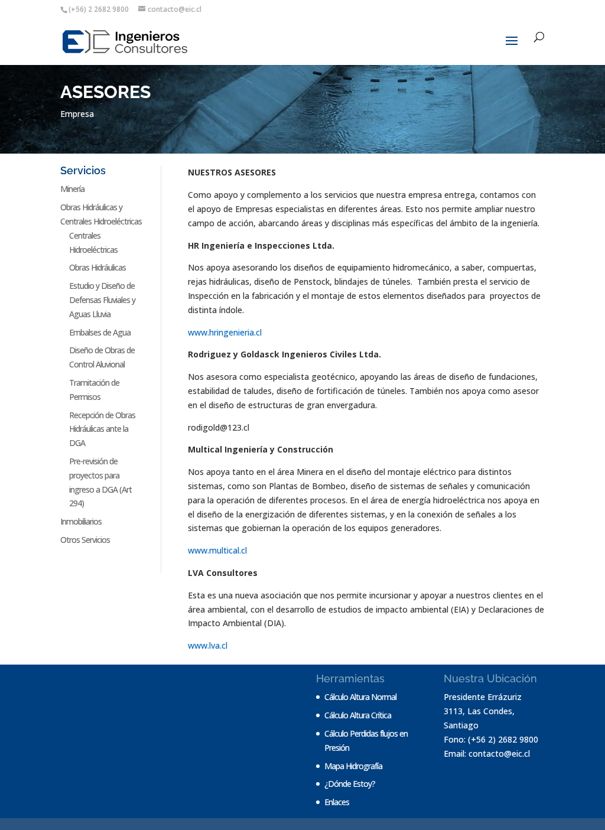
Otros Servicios (85, 539)
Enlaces (336, 802)
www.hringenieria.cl (225, 332)
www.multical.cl (217, 550)
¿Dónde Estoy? (349, 783)
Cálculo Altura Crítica (357, 715)
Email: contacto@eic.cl (487, 753)
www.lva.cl (207, 645)
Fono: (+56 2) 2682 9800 (491, 739)
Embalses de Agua (100, 332)
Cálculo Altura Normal (360, 696)
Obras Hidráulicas (97, 267)
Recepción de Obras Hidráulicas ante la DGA (102, 429)
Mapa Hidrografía (353, 766)
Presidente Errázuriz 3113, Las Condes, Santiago (483, 711)
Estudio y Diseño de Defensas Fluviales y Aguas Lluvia (102, 300)
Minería (72, 188)
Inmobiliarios (81, 521)
